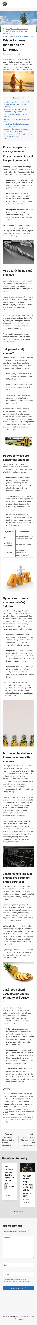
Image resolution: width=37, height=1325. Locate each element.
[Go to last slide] (5, 1186)
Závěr (6, 139)
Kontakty (22, 1319)
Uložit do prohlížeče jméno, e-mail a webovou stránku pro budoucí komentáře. (18, 1280)
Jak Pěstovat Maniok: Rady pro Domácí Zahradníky (9, 1139)
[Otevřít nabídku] (33, 3)
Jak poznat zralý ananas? (13, 112)
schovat (21, 98)
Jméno (7, 1265)
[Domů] (3, 29)
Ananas (5, 36)
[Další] (31, 1186)
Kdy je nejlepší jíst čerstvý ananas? (16, 102)
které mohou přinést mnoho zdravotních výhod (16, 1109)
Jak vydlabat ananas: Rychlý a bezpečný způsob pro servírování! (9, 1177)
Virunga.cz (8, 54)
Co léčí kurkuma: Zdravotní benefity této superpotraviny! (28, 1139)
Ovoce (11, 36)
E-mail (7, 1274)
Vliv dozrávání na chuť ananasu (15, 109)
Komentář (8, 1238)
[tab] (14, 1211)
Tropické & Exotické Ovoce (24, 36)
